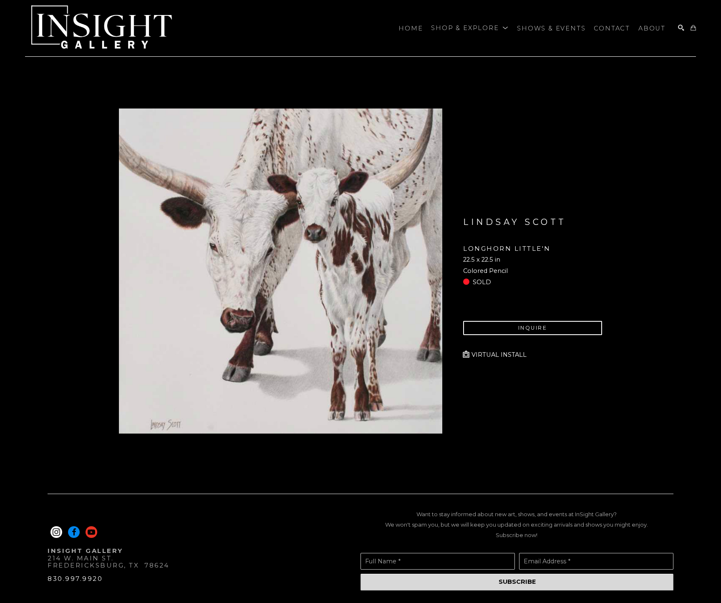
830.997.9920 (75, 579)
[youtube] (91, 532)
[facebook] (74, 532)
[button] (470, 28)
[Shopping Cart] (693, 28)
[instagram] (56, 532)
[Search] (681, 28)
